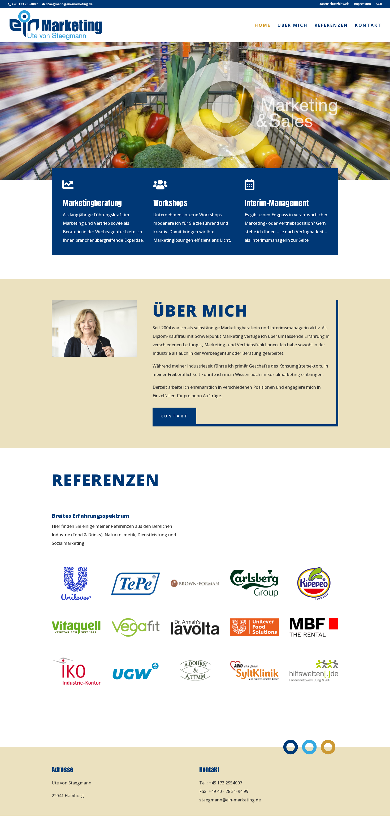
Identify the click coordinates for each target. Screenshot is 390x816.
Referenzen (331, 25)
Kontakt (368, 25)
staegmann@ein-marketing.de (230, 800)
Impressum (362, 4)
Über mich (293, 25)
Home (263, 25)
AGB (379, 4)
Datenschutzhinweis (334, 4)
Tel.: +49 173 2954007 (220, 783)
